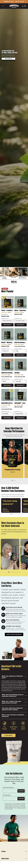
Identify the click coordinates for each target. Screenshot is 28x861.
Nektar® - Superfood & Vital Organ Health (20, 310)
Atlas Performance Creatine (20, 342)
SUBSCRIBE (21, 790)
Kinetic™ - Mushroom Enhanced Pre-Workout (7, 342)
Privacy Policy (9, 809)
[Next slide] (26, 553)
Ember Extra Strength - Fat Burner (7, 373)
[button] (3, 6)
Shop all (14, 282)
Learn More (8, 735)
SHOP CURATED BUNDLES (14, 634)
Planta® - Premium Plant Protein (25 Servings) (7, 310)
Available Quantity (5, 379)
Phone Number (7, 795)
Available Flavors (5, 318)
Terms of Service (21, 808)
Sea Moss (17, 373)
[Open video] (10, 554)
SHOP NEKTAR (8, 58)
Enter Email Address (8, 787)
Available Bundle (18, 348)
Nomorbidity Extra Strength (7, 403)
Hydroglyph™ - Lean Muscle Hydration (20, 403)
